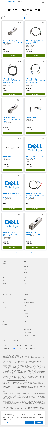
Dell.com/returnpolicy (28, 362)
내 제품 (25, 272)
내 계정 (25, 264)
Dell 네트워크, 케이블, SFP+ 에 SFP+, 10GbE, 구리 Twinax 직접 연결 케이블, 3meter (35, 195)
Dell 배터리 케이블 (8, 156)
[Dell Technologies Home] (9, 2)
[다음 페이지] (28, 252)
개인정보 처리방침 (28, 345)
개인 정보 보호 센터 (28, 329)
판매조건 (19, 345)
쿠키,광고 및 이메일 (22, 348)
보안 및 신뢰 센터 (27, 332)
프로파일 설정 (26, 269)
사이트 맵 (4, 263)
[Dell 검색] (39, 2)
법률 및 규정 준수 (34, 348)
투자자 (25, 305)
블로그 (25, 324)
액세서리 (6, 6)
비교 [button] (20, 22)
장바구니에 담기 (12, 55)
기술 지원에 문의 (5, 283)
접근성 (4, 351)
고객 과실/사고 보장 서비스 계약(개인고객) (36, 378)
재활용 (25, 310)
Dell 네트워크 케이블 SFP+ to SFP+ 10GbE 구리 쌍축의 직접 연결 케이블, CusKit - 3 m (12, 234)
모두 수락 (39, 422)
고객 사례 (26, 316)
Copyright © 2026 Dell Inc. (8, 345)
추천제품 (4, 307)
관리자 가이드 (41, 382)
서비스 (3, 305)
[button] (43, 2)
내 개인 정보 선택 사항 (7, 348)
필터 (36, 17)
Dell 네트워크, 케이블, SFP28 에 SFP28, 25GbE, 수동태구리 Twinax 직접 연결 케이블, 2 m (35, 41)
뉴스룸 (25, 307)
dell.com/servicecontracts (21, 373)
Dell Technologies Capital (29, 302)
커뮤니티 (26, 280)
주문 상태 (26, 266)
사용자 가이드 (18, 382)
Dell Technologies (6, 340)
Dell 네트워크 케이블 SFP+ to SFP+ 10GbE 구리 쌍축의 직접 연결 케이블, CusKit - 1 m (12, 195)
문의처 (25, 283)
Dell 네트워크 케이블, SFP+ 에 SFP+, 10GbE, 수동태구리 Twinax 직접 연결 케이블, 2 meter (35, 80)
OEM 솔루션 (4, 327)
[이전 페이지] (19, 252)
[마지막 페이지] (31, 252)
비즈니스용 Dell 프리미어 (18, 340)
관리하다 (8, 422)
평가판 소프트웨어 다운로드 (29, 335)
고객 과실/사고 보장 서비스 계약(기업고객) (16, 380)
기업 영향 (26, 313)
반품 (3, 285)
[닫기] (42, 412)
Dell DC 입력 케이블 (31, 118)
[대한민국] (2, 6)
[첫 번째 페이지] (17, 252)
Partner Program (5, 329)
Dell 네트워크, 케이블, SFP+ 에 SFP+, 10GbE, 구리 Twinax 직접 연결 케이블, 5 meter (12, 80)
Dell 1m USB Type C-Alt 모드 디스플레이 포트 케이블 (35, 157)
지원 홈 (3, 280)
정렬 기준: (3, 16)
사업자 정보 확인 (37, 357)
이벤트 (25, 327)
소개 (25, 296)
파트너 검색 (4, 324)
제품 (3, 299)
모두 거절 (29, 422)
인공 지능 (4, 296)
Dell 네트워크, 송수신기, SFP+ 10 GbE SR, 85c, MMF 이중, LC (35, 233)
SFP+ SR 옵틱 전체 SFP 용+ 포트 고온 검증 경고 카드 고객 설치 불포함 (12, 41)
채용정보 (26, 299)
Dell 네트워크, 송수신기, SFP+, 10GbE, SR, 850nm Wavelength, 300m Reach (11, 119)
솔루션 (3, 302)
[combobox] (28, 2)
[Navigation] (1, 2)
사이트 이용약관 (20, 358)
